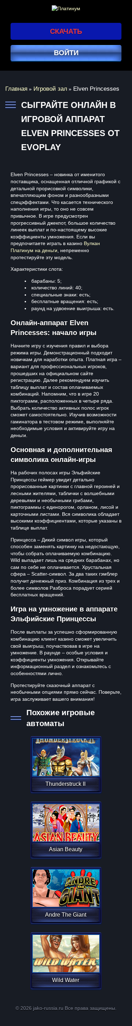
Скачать (66, 31)
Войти (66, 53)
